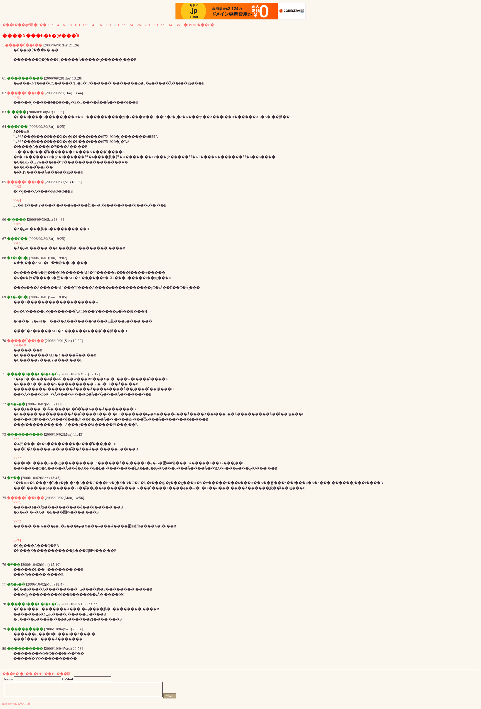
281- (148, 25)
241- (132, 25)
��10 (49, 674)
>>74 (17, 541)
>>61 (17, 97)
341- (171, 25)
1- (48, 25)
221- (124, 25)
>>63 (17, 186)
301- (156, 25)
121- (85, 25)
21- (53, 25)
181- (109, 25)
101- (78, 25)
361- (179, 25)
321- (163, 25)
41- (59, 25)
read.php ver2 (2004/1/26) (16, 703)
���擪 (63, 674)
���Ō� (205, 25)
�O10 (38, 674)
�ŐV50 (190, 25)
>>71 (17, 439)
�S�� (40, 25)
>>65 (17, 224)
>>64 (17, 200)
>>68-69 (19, 345)
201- (117, 25)
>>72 (17, 458)
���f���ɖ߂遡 (17, 25)
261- (140, 25)
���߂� (10, 674)
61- (65, 25)
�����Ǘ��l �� (23, 45)
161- (101, 25)
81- (71, 25)
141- (93, 25)
